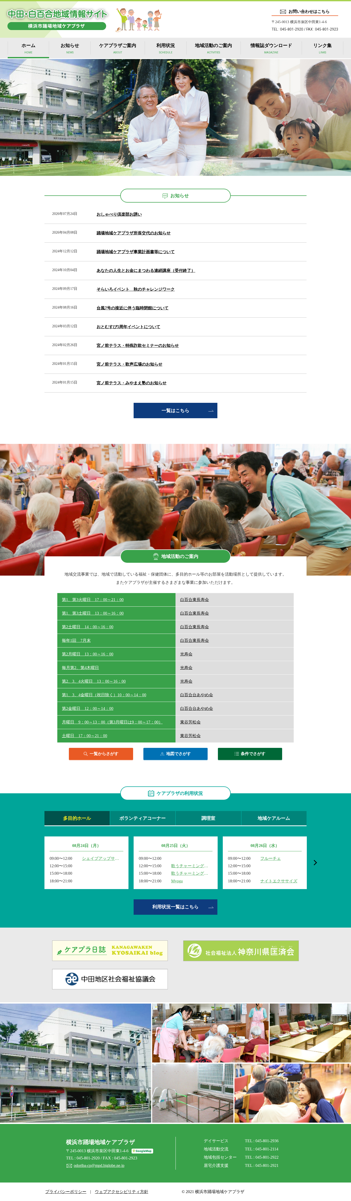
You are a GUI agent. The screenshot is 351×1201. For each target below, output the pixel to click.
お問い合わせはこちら (309, 11)
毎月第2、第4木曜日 (80, 667)
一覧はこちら (175, 410)
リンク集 (322, 48)
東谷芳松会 (190, 722)
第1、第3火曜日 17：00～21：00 (93, 599)
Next (314, 862)
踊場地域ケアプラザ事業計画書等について (136, 252)
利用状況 (165, 48)
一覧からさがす (104, 753)
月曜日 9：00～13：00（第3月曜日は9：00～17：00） (112, 722)
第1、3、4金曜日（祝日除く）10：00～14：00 (104, 695)
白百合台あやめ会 (196, 695)
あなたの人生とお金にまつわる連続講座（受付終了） (146, 270)
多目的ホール (77, 818)
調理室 (208, 818)
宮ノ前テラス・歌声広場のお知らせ (129, 364)
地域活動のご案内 (213, 48)
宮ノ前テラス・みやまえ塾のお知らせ (132, 383)
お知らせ (70, 48)
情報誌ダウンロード (271, 48)
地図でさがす (178, 753)
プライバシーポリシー (65, 1191)
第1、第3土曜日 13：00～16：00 (93, 613)
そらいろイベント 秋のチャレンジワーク (136, 289)
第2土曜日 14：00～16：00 (87, 627)
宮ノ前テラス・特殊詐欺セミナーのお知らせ (138, 345)
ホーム (28, 48)
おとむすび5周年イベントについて (128, 327)
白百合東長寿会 (194, 599)
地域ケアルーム (274, 818)
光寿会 (186, 654)
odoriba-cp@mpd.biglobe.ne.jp (99, 1165)
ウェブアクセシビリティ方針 (121, 1191)
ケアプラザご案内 (117, 48)
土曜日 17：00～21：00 (84, 735)
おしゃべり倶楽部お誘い (119, 214)
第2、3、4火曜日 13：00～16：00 (94, 681)
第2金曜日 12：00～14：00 (87, 708)
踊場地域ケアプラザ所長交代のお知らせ (134, 233)
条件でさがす (253, 753)
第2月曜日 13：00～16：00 (87, 654)
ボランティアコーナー (142, 818)
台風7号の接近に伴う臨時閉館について (133, 308)
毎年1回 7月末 (76, 640)
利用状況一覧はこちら (175, 906)
